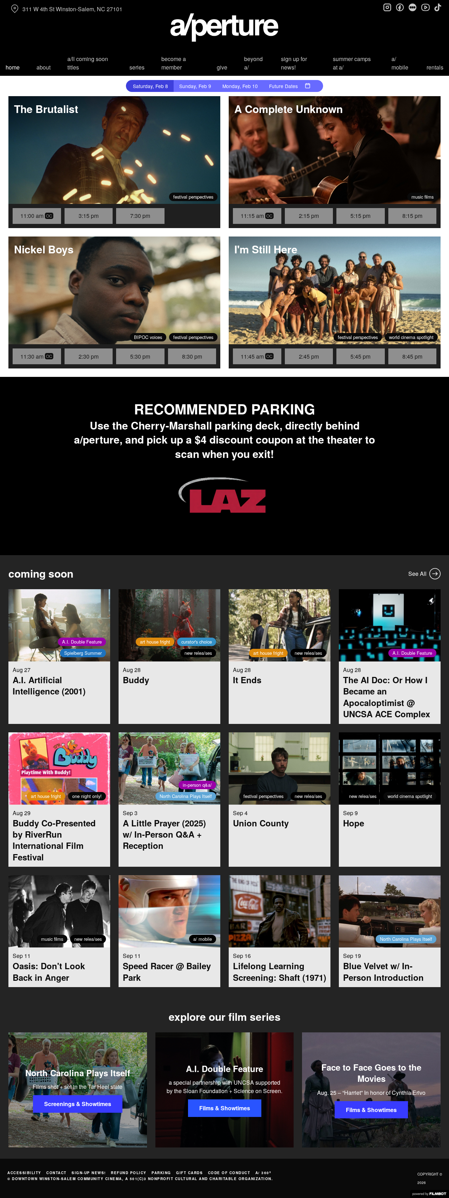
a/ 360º (263, 1172)
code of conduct (229, 1172)
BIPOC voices (148, 337)
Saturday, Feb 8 (150, 85)
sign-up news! (89, 1172)
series (137, 67)
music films (422, 196)
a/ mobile (399, 63)
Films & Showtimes (224, 1108)
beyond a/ (253, 63)
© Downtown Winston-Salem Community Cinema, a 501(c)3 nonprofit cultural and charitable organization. (140, 1178)
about (43, 67)
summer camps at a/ (352, 63)
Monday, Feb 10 (240, 85)
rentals (435, 67)
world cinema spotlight (411, 337)
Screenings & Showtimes (77, 1104)
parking (161, 1172)
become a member (173, 63)
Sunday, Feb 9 (195, 85)
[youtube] (425, 7)
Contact (56, 1172)
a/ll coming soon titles (87, 63)
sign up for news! (294, 63)
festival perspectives (193, 196)
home (13, 67)
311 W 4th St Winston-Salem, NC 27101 (72, 9)
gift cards (189, 1172)
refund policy (129, 1172)
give (222, 67)
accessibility (24, 1172)
